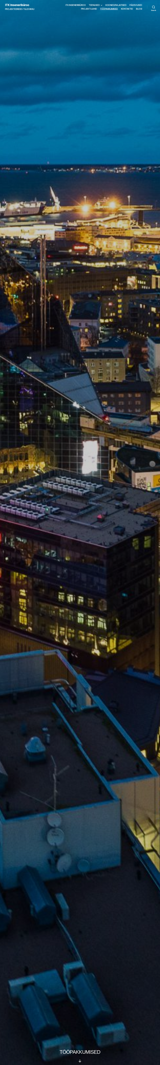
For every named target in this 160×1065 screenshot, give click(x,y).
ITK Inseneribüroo (17, 5)
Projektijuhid (89, 9)
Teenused (94, 5)
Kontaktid (127, 9)
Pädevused (136, 5)
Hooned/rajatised (115, 5)
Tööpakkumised (109, 9)
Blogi (139, 9)
